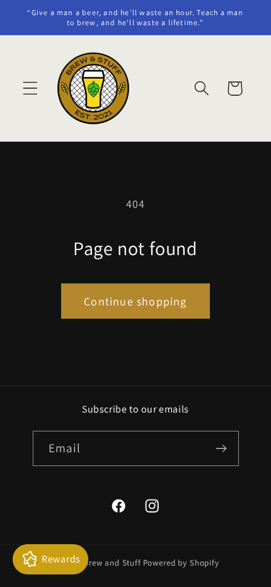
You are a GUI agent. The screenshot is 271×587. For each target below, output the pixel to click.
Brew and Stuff (112, 562)
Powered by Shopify (181, 562)
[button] (30, 88)
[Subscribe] (221, 448)
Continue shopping (135, 301)
